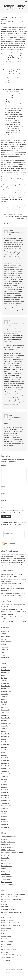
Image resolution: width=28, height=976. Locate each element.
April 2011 (4, 739)
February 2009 (5, 792)
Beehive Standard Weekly (8, 29)
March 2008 (4, 822)
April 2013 (4, 704)
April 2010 (4, 755)
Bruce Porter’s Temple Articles (9, 897)
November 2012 (5, 718)
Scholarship (4, 647)
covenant (22, 205)
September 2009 (6, 774)
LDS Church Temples (7, 920)
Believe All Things (6, 839)
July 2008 (4, 811)
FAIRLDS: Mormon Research (9, 907)
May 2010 (4, 752)
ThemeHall (21, 972)
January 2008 (5, 827)
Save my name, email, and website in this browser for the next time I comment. (12, 511)
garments (9, 207)
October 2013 (5, 688)
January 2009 (5, 795)
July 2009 (4, 779)
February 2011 (5, 744)
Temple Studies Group (7, 957)
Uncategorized (5, 658)
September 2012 (6, 723)
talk (21, 207)
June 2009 (4, 782)
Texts (2, 652)
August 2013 (4, 694)
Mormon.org (4, 952)
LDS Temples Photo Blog (8, 850)
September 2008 (6, 806)
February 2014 (5, 683)
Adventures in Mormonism (8, 836)
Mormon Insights (5, 863)
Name (3, 486)
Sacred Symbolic (6, 871)
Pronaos (3, 868)
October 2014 (5, 672)
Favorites (3, 639)
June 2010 (4, 750)
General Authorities (6, 642)
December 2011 (5, 734)
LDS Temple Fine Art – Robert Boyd (11, 923)
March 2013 (4, 707)
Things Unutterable (6, 882)
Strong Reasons (5, 874)
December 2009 (5, 766)
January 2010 (5, 763)
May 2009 (4, 784)
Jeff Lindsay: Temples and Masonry (11, 912)
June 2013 (4, 699)
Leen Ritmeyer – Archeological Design (12, 852)
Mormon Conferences (7, 941)
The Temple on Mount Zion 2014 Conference (13, 621)
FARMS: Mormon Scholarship (9, 909)
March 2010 (4, 758)
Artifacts (3, 634)
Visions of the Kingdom (7, 884)
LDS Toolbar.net (5, 931)
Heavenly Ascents (6, 844)
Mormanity (4, 860)
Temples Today (10, 205)
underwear (4, 209)
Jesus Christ (4, 915)
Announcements (5, 631)
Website (3, 501)
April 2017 (4, 667)
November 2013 (5, 686)
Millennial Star (5, 858)
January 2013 (5, 712)
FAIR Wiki (4, 904)
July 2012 (4, 728)
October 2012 (5, 720)
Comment (4, 465)
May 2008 (4, 816)
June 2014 (4, 675)
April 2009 (4, 787)
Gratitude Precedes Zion (8, 614)
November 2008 (5, 800)
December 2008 (5, 798)
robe (13, 207)
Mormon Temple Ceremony (8, 947)
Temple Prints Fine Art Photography (11, 955)
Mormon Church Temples (8, 939)
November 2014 (5, 670)
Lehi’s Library (5, 855)
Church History (5, 636)
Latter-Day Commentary (7, 847)
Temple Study (14, 5)
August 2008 (4, 808)
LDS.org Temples (6, 936)
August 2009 (4, 776)
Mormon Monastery (6, 944)
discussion (4, 207)
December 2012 (5, 715)
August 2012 (4, 726)
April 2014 (4, 680)
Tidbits (3, 655)
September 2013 (6, 691)
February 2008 (5, 824)
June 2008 (4, 814)
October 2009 (5, 771)
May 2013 (4, 702)
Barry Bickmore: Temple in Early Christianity (13, 894)
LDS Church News (6, 917)
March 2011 (4, 742)
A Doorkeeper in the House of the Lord (11, 214)
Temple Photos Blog (7, 876)
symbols (17, 207)
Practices (4, 644)
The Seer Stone (5, 879)
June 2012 (4, 731)
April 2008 (4, 819)
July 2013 (4, 696)
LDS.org (3, 933)
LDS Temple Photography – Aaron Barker (12, 925)
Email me (4, 563)
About (20, 561)
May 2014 (4, 678)
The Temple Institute (7, 960)
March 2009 (4, 790)
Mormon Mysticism (6, 866)
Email (3, 493)
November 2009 (5, 768)
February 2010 (5, 760)
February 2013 (5, 710)
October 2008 (5, 803)
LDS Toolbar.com (6, 928)
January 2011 (5, 747)
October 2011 (5, 736)
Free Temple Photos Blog (8, 842)
